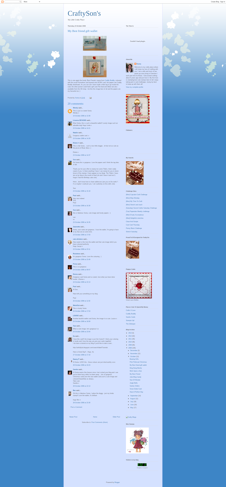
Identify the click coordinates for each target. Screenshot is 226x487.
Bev (74, 390)
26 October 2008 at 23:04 (81, 332)
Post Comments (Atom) (99, 422)
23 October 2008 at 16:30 (81, 206)
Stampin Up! (130, 320)
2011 (130, 339)
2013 (130, 333)
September (134, 396)
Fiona (75, 264)
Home (95, 417)
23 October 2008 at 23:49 (81, 259)
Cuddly (110, 80)
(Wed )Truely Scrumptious (135, 215)
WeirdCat (76, 305)
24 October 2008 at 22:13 (81, 282)
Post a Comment (76, 407)
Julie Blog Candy (135, 377)
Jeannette (76, 227)
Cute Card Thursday (133, 225)
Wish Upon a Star (136, 371)
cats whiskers (78, 239)
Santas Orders (135, 386)
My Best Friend (135, 374)
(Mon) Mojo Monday (132, 198)
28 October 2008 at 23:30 (81, 403)
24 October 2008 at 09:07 (81, 270)
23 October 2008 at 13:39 (81, 116)
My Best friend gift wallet (138, 365)
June (132, 405)
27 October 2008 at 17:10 (81, 355)
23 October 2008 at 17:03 (81, 235)
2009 (130, 345)
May (132, 407)
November (134, 353)
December (134, 350)
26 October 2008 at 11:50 (81, 301)
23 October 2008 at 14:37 (81, 155)
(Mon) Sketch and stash (134, 205)
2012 (130, 336)
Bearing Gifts (134, 359)
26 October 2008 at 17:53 (81, 311)
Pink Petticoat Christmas (138, 362)
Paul (74, 195)
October (133, 356)
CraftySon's (84, 13)
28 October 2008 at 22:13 (81, 386)
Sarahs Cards (130, 317)
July (132, 401)
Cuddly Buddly (131, 314)
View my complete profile (134, 87)
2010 (130, 342)
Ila (74, 336)
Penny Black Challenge (134, 228)
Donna (75, 274)
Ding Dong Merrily (136, 368)
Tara (74, 326)
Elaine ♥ (76, 143)
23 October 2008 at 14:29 (81, 138)
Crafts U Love (130, 310)
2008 (130, 348)
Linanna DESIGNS (79, 120)
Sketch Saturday (131, 232)
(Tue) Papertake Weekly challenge (137, 211)
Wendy (75, 108)
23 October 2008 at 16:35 (81, 222)
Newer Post (73, 417)
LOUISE (76, 316)
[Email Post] (90, 98)
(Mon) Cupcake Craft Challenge (136, 194)
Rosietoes (76, 254)
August (133, 399)
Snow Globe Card (136, 389)
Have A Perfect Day (136, 392)
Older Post (116, 417)
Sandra (75, 369)
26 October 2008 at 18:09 (81, 321)
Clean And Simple (132, 221)
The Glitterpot (130, 324)
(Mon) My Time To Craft (134, 201)
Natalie (75, 133)
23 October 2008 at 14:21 (81, 128)
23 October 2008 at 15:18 (81, 191)
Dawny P (76, 359)
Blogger (117, 482)
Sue (74, 159)
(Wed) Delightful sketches (134, 218)
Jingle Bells (134, 383)
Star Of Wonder (135, 380)
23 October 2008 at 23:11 (81, 249)
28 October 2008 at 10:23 (81, 365)
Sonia (139, 64)
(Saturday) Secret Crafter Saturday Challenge (141, 208)
